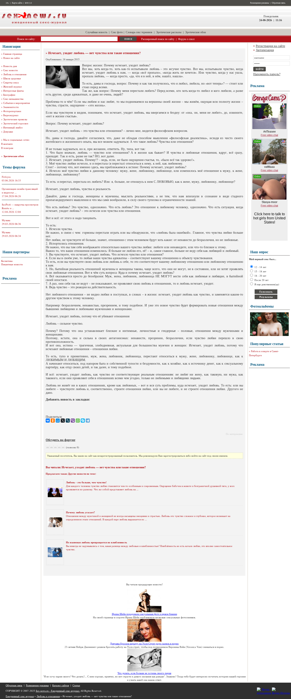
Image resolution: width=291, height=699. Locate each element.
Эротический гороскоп (15, 123)
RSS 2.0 (28, 3)
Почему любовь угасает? (80, 512)
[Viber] (73, 420)
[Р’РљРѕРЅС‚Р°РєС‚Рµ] (48, 420)
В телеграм (7, 148)
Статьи (76, 685)
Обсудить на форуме (60, 439)
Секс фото (117, 32)
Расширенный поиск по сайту (157, 39)
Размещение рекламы (259, 3)
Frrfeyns (6, 176)
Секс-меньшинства (13, 98)
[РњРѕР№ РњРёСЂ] (58, 420)
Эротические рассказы (168, 32)
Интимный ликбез (13, 127)
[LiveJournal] (68, 420)
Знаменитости (11, 107)
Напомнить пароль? (266, 74)
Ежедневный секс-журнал (20, 696)
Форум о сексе (186, 39)
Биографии (9, 94)
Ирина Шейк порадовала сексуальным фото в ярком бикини (144, 614)
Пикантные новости (12, 264)
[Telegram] (88, 420)
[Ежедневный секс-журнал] (34, 26)
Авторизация (265, 50)
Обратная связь (278, 3)
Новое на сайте (11, 58)
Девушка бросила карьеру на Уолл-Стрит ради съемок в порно (144, 643)
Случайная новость (96, 32)
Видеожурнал (10, 115)
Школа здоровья (12, 78)
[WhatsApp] (78, 420)
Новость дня (10, 66)
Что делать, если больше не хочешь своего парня (144, 673)
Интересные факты (13, 90)
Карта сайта (17, 3)
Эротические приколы (15, 119)
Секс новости (10, 70)
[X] (63, 420)
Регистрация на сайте (270, 46)
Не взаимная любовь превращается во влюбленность (96, 542)
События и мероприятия (16, 103)
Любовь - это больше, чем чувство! (86, 482)
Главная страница (12, 53)
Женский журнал (12, 86)
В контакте (7, 143)
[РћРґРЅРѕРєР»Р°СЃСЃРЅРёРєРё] (53, 420)
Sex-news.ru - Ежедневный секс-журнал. (58, 690)
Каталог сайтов (60, 685)
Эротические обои (195, 32)
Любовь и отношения (14, 74)
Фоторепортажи (12, 111)
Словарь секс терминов (139, 32)
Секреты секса (11, 82)
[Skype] (83, 420)
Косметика (7, 261)
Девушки (8, 131)
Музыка (6, 220)
